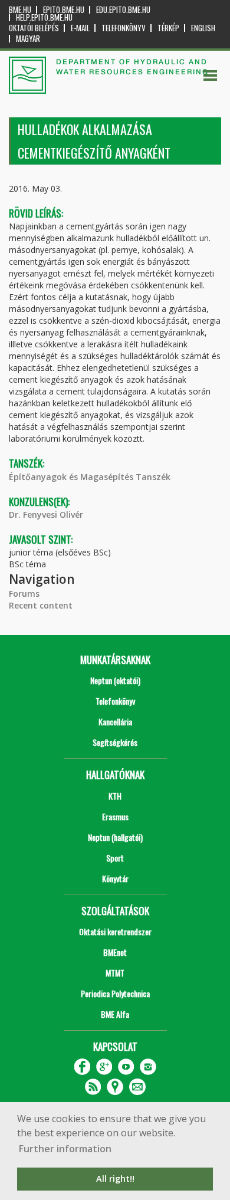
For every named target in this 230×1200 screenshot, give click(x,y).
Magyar (28, 38)
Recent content (41, 605)
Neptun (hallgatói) (115, 837)
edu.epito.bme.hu (123, 10)
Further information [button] (65, 1148)
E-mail (80, 28)
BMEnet (115, 952)
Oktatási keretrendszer (115, 931)
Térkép (168, 28)
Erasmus (115, 816)
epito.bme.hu (63, 10)
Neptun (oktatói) (115, 680)
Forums (24, 593)
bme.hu (20, 10)
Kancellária (115, 721)
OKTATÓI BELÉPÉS (34, 28)
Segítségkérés (115, 742)
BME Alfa (115, 1014)
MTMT (115, 972)
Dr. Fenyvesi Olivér (46, 514)
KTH (115, 796)
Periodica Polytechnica (115, 993)
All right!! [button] (115, 1178)
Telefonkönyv (123, 28)
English (203, 28)
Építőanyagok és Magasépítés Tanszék (89, 476)
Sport (115, 857)
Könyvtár (115, 878)
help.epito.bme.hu (44, 17)
